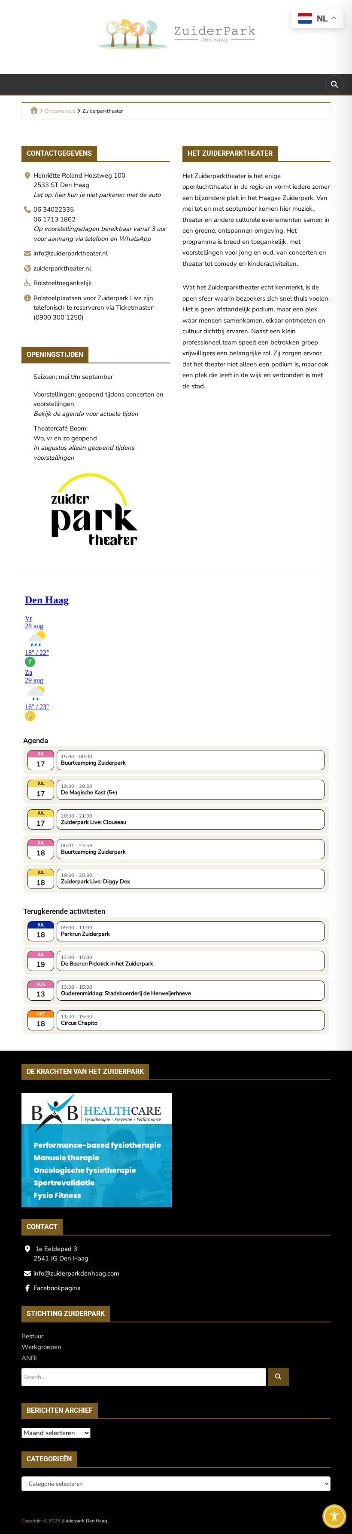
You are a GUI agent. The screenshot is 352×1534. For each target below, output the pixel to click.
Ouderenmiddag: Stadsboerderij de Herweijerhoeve (126, 993)
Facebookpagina (57, 1288)
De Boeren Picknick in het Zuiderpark (107, 964)
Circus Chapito (79, 1023)
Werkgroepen (41, 1347)
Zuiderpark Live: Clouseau (93, 822)
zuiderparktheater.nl (62, 268)
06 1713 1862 (54, 219)
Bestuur (32, 1336)
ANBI (29, 1358)
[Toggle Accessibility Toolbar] (334, 1516)
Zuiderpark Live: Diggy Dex (95, 882)
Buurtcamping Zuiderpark (93, 763)
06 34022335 (53, 209)
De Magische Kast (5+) (89, 793)
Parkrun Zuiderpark (85, 934)
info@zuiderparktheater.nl (70, 253)
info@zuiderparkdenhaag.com (76, 1273)
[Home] (34, 110)
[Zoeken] (278, 1377)
